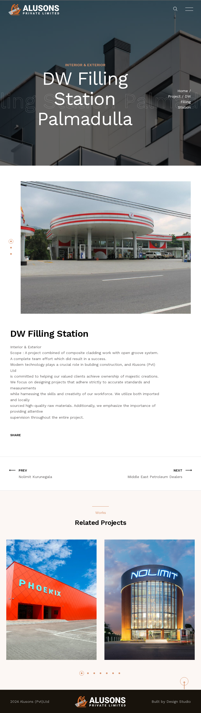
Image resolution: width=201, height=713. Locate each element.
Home (182, 91)
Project (174, 96)
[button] (11, 241)
